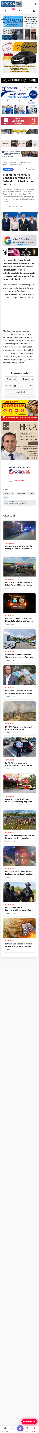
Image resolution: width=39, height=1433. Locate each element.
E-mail (29, 385)
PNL (5, 498)
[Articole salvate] (19, 11)
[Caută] (5, 11)
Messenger (29, 379)
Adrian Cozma (8, 493)
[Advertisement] (19, 315)
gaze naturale (21, 493)
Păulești (31, 493)
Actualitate (13, 163)
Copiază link (20, 392)
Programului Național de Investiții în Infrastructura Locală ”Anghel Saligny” (15, 503)
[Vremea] (27, 11)
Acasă (5, 163)
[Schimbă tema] (34, 11)
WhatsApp (12, 385)
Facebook (12, 379)
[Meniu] (36, 4)
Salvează (31, 169)
